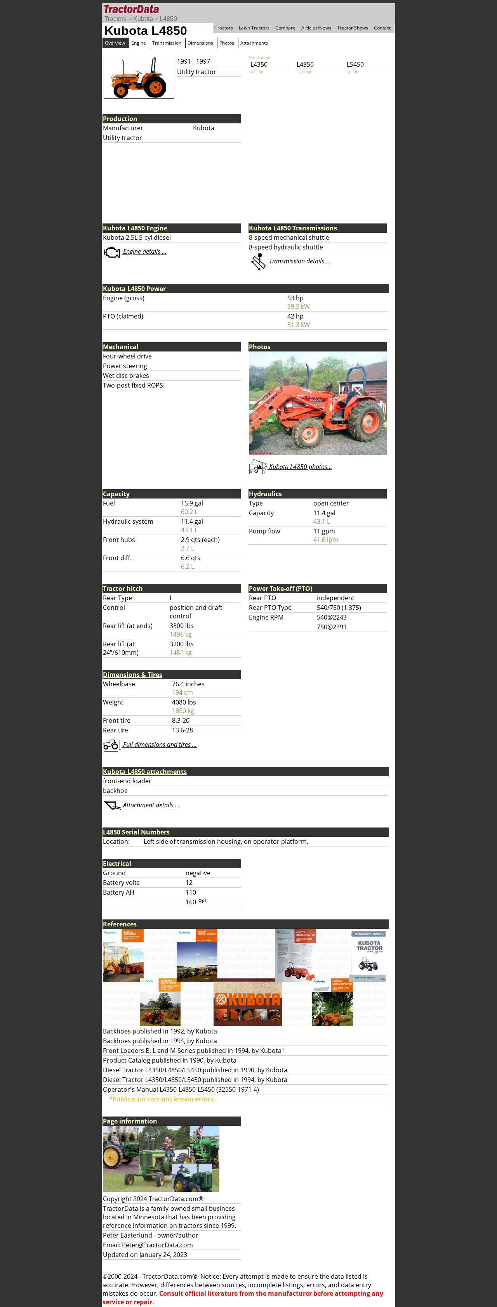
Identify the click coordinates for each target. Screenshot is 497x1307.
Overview (115, 43)
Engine (138, 43)
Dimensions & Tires (132, 674)
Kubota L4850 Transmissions (293, 228)
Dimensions (200, 43)
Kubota (143, 19)
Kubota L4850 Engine (135, 228)
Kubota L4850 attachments (145, 771)
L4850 (168, 19)
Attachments (254, 43)
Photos (226, 43)
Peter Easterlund (127, 1235)
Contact (382, 27)
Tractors (115, 19)
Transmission (166, 43)
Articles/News (316, 27)
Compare (285, 27)
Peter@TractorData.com (157, 1245)
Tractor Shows (352, 27)
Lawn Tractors (254, 27)
